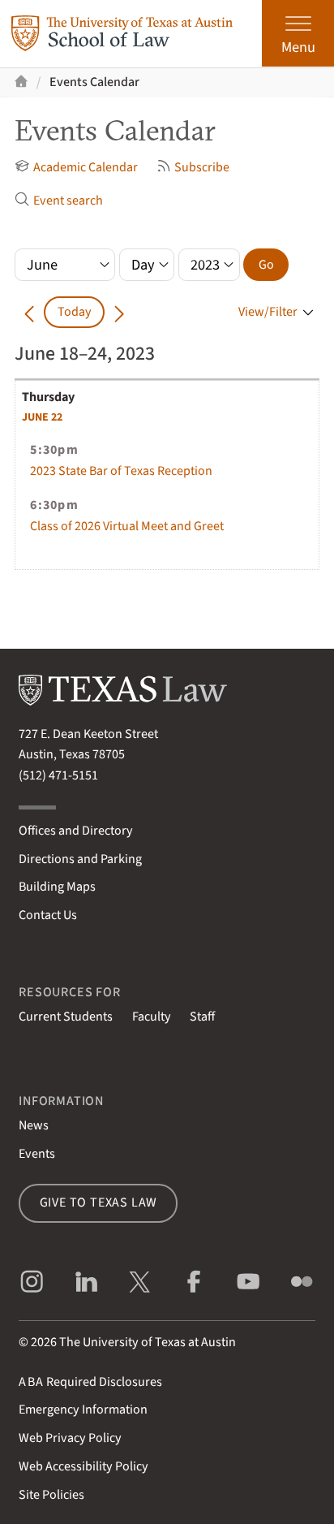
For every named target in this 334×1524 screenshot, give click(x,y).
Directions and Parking (80, 859)
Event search (67, 200)
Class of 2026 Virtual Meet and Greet (127, 526)
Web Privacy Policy (70, 1438)
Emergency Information (83, 1409)
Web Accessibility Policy (83, 1466)
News (34, 1125)
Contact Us (48, 915)
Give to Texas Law (99, 1202)
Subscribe (201, 167)
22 (42, 417)
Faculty (151, 1016)
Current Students (66, 1016)
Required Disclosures (90, 1382)
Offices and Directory (76, 831)
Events (37, 1154)
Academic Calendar (85, 167)
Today (75, 312)
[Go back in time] (29, 312)
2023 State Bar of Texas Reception (121, 471)
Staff (202, 1016)
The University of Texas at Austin (147, 1342)
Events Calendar (94, 82)
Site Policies (51, 1495)
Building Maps (57, 887)
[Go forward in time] (119, 312)
